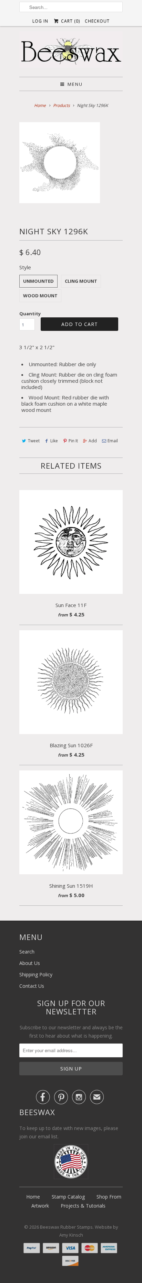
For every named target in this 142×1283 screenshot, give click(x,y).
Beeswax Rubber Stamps (66, 1227)
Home (33, 1196)
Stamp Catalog (68, 1196)
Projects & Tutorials (83, 1205)
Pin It (73, 441)
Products (61, 105)
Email (113, 441)
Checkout (97, 21)
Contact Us (31, 986)
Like (54, 441)
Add (93, 441)
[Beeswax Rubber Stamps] (71, 51)
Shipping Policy (35, 974)
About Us (29, 963)
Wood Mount (40, 295)
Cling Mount (81, 281)
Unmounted (38, 281)
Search (26, 951)
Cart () (70, 21)
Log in (40, 21)
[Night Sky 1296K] (59, 162)
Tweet (34, 441)
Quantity (30, 313)
